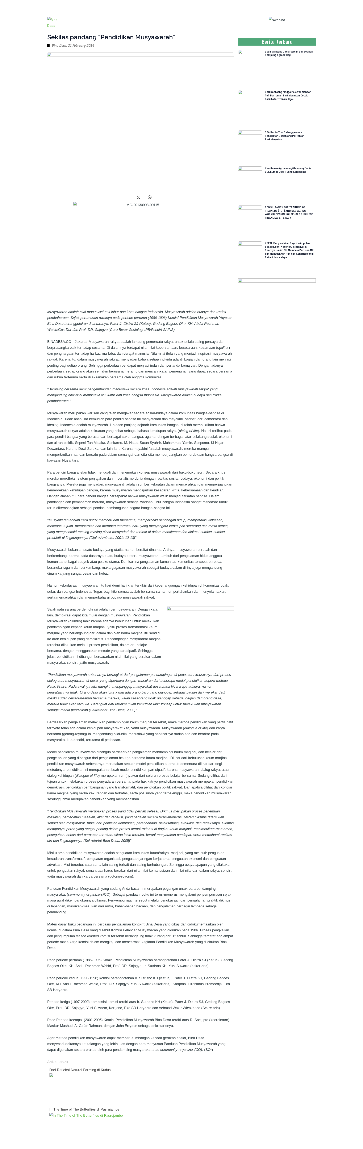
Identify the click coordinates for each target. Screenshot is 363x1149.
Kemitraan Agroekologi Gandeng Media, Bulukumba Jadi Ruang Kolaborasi (288, 169)
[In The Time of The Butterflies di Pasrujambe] (86, 1115)
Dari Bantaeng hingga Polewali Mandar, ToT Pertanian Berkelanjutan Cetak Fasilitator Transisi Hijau (288, 95)
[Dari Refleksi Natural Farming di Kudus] (65, 1089)
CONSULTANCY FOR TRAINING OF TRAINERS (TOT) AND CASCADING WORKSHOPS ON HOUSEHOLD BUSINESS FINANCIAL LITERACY (289, 212)
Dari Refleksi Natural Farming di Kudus (80, 1070)
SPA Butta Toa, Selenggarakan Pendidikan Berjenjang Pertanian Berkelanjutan (284, 135)
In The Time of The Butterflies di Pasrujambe (84, 1109)
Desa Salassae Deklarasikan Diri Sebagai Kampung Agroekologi (289, 53)
